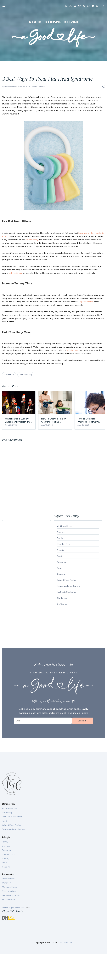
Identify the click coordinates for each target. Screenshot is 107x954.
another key (72, 350)
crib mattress (15, 273)
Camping (61, 574)
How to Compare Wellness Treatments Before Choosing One (88, 420)
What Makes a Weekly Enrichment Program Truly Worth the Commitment (18, 420)
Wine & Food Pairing (66, 580)
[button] (103, 86)
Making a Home (9, 887)
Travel (60, 568)
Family (60, 538)
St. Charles (62, 604)
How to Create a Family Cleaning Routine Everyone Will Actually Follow (53, 420)
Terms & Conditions (11, 895)
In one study (32, 239)
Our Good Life (65, 942)
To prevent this (86, 301)
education (9, 374)
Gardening (62, 598)
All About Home (64, 526)
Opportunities (8, 878)
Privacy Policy (8, 899)
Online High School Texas (14, 907)
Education (61, 562)
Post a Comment (39, 87)
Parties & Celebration (67, 592)
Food (59, 556)
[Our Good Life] (53, 34)
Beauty (60, 550)
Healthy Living (63, 544)
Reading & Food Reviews (68, 586)
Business (61, 532)
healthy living (26, 374)
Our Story (6, 883)
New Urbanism (9, 891)
